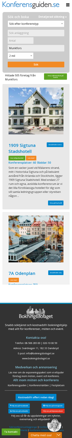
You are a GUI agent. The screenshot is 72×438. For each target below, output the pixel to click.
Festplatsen (57, 385)
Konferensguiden (17, 385)
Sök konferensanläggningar (23, 426)
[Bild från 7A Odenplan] (36, 239)
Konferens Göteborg (40, 430)
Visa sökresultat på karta (55, 76)
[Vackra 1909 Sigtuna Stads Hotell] (36, 111)
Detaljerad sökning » (53, 17)
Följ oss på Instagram (53, 406)
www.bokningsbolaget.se (36, 358)
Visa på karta (55, 203)
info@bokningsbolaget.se (40, 353)
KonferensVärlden (39, 385)
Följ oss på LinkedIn (20, 411)
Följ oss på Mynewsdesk (53, 411)
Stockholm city (56, 273)
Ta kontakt (11, 431)
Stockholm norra (55, 145)
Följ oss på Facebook (19, 406)
